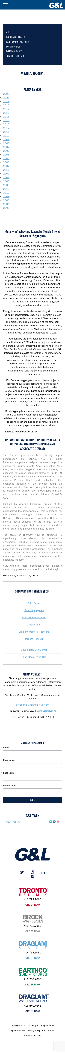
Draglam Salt (34, 624)
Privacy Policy (33, 1030)
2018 (6, 105)
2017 (6, 109)
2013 (6, 124)
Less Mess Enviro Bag (34, 656)
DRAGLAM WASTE (14, 51)
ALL (7, 32)
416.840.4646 (32, 1005)
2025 (6, 93)
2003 (6, 162)
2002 (6, 166)
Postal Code (9, 785)
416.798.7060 (32, 899)
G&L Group (34, 603)
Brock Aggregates (34, 610)
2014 (6, 120)
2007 (6, 147)
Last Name (9, 773)
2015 (6, 116)
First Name (9, 760)
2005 (6, 154)
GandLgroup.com (46, 710)
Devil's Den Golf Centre (34, 649)
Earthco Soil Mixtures (34, 617)
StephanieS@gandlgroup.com (32, 704)
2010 (6, 135)
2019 (6, 101)
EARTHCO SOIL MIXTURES (17, 42)
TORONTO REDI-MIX (15, 56)
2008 (6, 143)
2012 (6, 128)
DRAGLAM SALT (13, 46)
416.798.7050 (32, 925)
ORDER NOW (32, 904)
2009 (6, 139)
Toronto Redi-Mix (34, 638)
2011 (6, 131)
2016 (6, 112)
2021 (6, 97)
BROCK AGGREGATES (15, 37)
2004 (6, 158)
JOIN (32, 800)
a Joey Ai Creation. (33, 1035)
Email (6, 747)
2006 (6, 150)
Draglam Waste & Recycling (34, 631)
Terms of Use (47, 1030)
